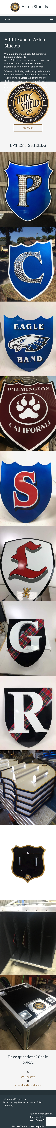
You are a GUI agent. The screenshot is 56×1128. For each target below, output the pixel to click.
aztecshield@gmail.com (28, 1085)
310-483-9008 (28, 1076)
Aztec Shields (34, 6)
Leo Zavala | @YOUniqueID (30, 1126)
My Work (28, 128)
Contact (28, 176)
